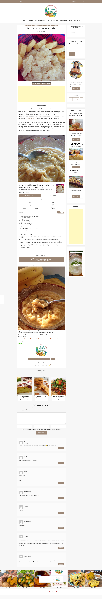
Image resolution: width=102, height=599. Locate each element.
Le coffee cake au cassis (76, 171)
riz (23, 341)
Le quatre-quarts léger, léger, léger (76, 114)
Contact (76, 20)
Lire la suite (76, 88)
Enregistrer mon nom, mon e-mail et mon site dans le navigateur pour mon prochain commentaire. (42, 429)
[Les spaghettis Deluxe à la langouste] (41, 386)
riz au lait (20, 341)
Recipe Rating (20, 410)
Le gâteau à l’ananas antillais (76, 143)
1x (58, 212)
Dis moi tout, (38, 260)
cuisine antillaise (31, 341)
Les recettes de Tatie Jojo (44, 25)
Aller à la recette (37, 83)
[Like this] (49, 365)
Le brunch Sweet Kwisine (52, 20)
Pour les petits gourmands (54, 25)
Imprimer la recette (46, 83)
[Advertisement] (41, 94)
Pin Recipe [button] (54, 195)
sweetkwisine (9, 577)
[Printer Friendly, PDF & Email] (20, 343)
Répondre (61, 448)
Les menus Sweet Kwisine (40, 20)
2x (60, 212)
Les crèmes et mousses (36, 25)
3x (63, 212)
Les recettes (30, 20)
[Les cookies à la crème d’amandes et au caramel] (24, 386)
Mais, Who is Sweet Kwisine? (66, 20)
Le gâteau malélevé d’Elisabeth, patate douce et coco (58, 398)
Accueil (23, 20)
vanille (26, 341)
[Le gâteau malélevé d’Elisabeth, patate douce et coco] (58, 386)
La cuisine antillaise (28, 25)
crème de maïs (31, 118)
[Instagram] (15, 584)
